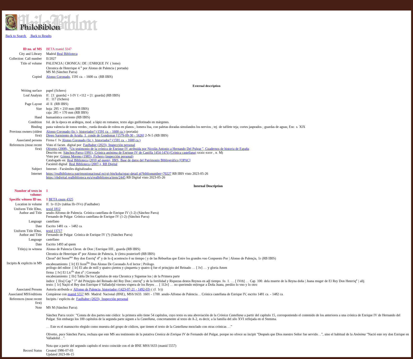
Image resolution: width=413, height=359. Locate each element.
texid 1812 (53, 209)
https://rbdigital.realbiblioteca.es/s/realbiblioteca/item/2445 (85, 177)
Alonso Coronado (58, 77)
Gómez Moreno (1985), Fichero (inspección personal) (96, 156)
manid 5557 (76, 294)
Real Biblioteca (67, 54)
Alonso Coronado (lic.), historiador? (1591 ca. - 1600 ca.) (85, 131)
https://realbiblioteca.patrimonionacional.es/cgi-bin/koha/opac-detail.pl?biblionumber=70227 (108, 173)
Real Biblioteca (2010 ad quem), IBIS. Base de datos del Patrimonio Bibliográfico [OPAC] (128, 160)
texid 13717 (54, 231)
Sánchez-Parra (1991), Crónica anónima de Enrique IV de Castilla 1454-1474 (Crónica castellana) (129, 152)
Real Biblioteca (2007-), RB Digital (93, 164)
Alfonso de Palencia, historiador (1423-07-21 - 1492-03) (111, 289)
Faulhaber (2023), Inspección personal (109, 145)
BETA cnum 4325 (61, 199)
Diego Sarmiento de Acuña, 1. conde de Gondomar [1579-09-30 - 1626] (95, 135)
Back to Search (16, 36)
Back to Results (40, 36)
